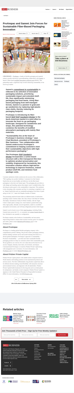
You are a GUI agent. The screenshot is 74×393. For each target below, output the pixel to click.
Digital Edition (69, 9)
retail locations (28, 210)
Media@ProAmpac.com (24, 251)
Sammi (41, 78)
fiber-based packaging (59, 78)
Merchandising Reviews (39, 349)
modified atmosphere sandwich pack (24, 80)
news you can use (58, 81)
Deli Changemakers (52, 346)
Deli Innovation (51, 348)
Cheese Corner (37, 353)
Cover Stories (37, 346)
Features (36, 348)
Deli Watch (61, 9)
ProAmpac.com (7, 223)
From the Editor (37, 354)
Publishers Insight (37, 356)
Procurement (36, 357)
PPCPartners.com (27, 274)
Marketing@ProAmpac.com (25, 221)
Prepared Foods (37, 359)
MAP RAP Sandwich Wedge (23, 117)
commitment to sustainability (26, 89)
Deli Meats (36, 351)
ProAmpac (16, 76)
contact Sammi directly (36, 212)
